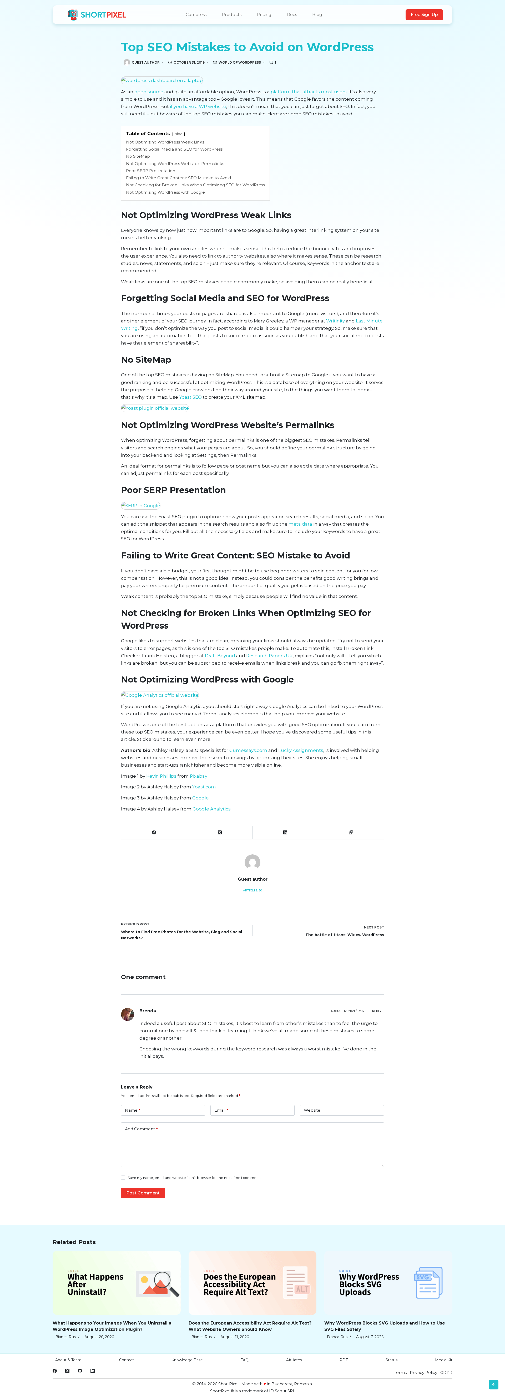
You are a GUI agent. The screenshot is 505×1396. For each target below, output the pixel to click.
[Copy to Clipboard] (351, 832)
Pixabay (198, 776)
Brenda (147, 1010)
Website (312, 1110)
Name (132, 1110)
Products (231, 14)
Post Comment (143, 1192)
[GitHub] (80, 1371)
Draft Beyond (220, 655)
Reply (376, 1011)
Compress (196, 14)
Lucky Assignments (300, 750)
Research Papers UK (269, 655)
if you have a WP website (198, 106)
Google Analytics (212, 809)
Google (200, 797)
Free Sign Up (424, 14)
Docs (292, 14)
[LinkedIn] (286, 832)
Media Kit (443, 1360)
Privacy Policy (423, 1372)
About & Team (68, 1360)
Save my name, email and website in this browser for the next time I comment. (194, 1178)
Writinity (335, 321)
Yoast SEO (190, 397)
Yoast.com (204, 786)
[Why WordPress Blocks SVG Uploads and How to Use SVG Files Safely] (388, 1283)
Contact (126, 1360)
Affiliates (294, 1360)
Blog (317, 14)
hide (179, 134)
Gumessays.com (248, 750)
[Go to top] (493, 1384)
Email (221, 1110)
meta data (300, 524)
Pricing (264, 14)
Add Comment (141, 1128)
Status (391, 1360)
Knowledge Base (187, 1360)
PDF (344, 1360)
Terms (400, 1372)
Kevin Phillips (161, 776)
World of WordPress (240, 62)
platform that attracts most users (309, 91)
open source (148, 91)
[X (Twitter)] (220, 832)
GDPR (446, 1372)
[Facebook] (154, 832)
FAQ (244, 1360)
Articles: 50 (252, 890)
